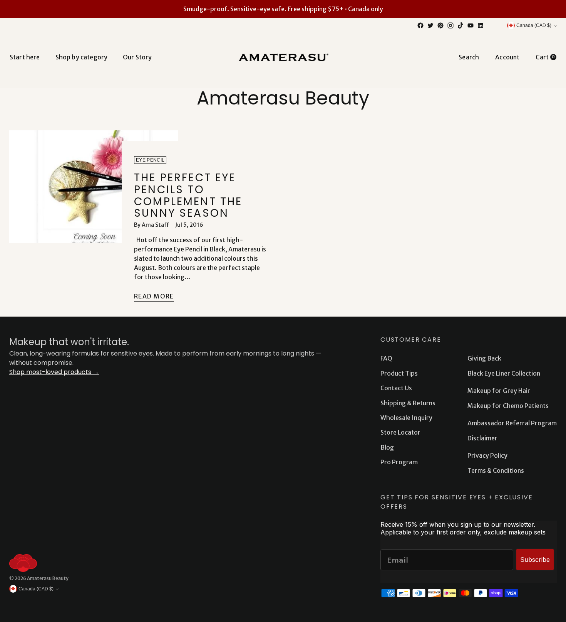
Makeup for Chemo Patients (508, 406)
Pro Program (399, 462)
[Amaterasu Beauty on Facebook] (420, 25)
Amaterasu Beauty (48, 578)
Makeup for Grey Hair (498, 390)
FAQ (386, 358)
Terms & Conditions (495, 470)
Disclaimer (482, 438)
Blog (387, 447)
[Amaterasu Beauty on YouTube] (470, 25)
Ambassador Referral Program (512, 423)
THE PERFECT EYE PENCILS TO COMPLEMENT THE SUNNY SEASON (188, 195)
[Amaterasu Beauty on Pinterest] (440, 25)
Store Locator (400, 432)
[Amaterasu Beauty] (283, 57)
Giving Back (484, 358)
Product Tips (399, 373)
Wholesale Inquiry (406, 417)
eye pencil (150, 160)
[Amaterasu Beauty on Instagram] (450, 25)
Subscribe (535, 559)
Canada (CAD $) (533, 25)
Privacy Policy (487, 455)
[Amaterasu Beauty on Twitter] (430, 25)
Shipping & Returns (407, 403)
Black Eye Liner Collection (503, 373)
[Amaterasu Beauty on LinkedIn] (480, 25)
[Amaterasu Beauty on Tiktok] (460, 25)
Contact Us (396, 388)
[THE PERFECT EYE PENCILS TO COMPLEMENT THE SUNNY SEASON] (93, 219)
